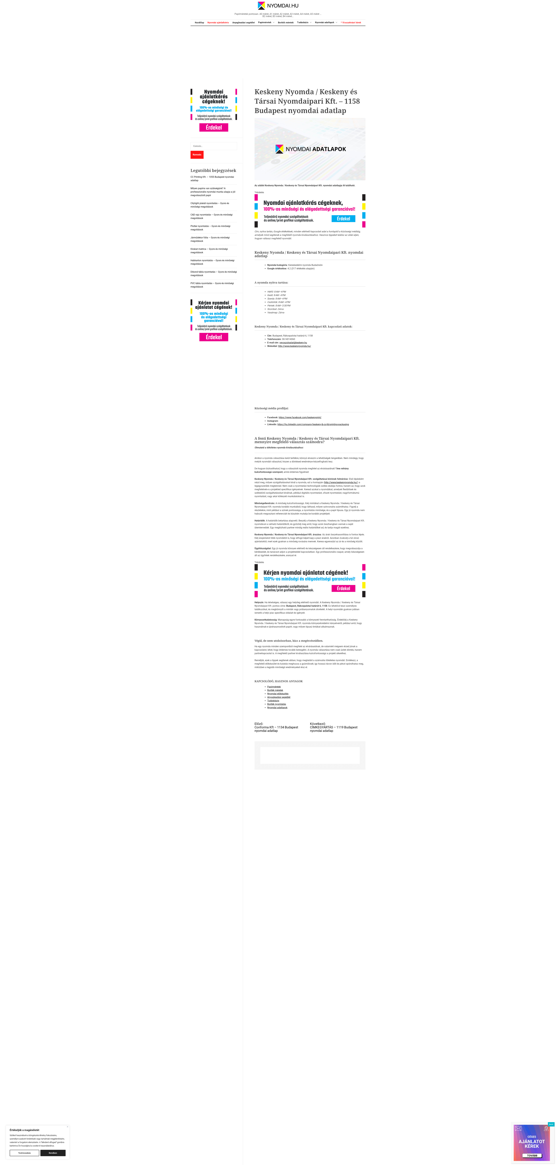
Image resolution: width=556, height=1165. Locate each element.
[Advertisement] (278, 52)
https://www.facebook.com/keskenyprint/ (300, 417)
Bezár (551, 1124)
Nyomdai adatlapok (324, 22)
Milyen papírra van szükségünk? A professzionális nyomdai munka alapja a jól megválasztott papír (213, 192)
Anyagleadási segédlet (243, 22)
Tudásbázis (302, 22)
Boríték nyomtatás (276, 704)
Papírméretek (264, 22)
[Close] (67, 1126)
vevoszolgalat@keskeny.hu (293, 342)
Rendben (53, 1153)
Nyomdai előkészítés (277, 693)
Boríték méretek (286, 22)
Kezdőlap (199, 22)
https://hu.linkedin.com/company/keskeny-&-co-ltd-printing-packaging (313, 424)
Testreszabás (24, 1153)
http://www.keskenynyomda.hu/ (294, 346)
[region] (38, 1142)
